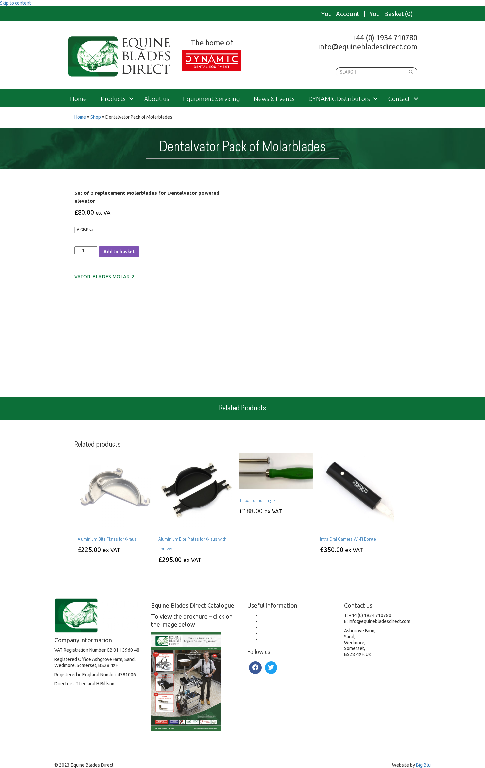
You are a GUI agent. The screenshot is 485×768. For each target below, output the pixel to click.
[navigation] (84, 230)
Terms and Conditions (283, 627)
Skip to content (15, 3)
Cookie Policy (274, 639)
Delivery (269, 621)
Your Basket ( (391, 14)
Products (113, 99)
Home (78, 99)
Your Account (340, 14)
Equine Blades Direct (120, 56)
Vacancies (271, 615)
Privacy (268, 633)
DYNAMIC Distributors (339, 99)
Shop (95, 117)
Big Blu (423, 765)
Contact (399, 99)
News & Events (274, 99)
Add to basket (119, 251)
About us (156, 99)
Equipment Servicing (211, 99)
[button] (131, 99)
